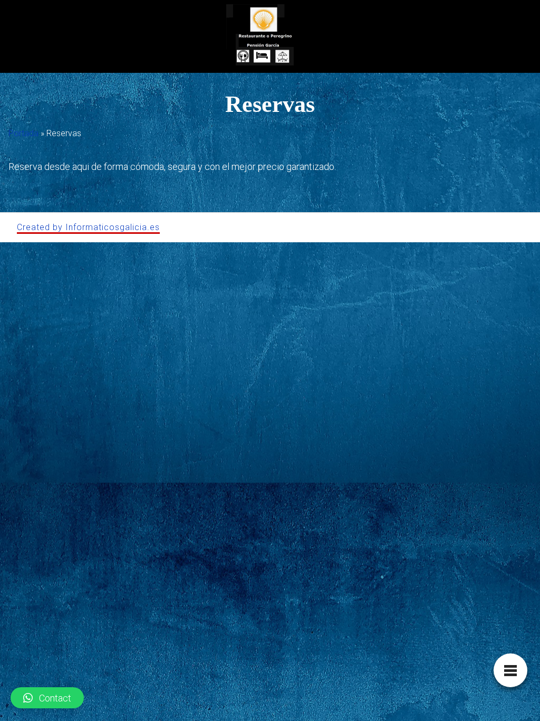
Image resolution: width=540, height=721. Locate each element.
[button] (47, 697)
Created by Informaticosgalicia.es (88, 227)
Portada (23, 133)
